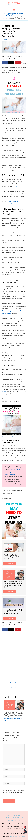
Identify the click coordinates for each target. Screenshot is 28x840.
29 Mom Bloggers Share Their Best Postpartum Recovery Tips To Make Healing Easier (13, 611)
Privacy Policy (17, 815)
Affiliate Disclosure (10, 817)
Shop (19, 820)
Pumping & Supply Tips (8, 39)
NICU (15, 186)
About (9, 815)
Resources (20, 817)
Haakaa (4, 391)
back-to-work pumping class (13, 474)
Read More (10, 563)
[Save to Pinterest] (18, 62)
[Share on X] (11, 62)
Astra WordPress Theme (17, 836)
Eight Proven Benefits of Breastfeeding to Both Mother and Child (13, 556)
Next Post (14, 687)
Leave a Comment (8, 718)
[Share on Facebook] (5, 62)
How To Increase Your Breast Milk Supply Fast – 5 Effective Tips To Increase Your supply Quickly (13, 584)
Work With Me (12, 820)
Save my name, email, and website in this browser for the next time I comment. (14, 792)
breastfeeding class (15, 469)
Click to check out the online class (11, 437)
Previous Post (14, 683)
